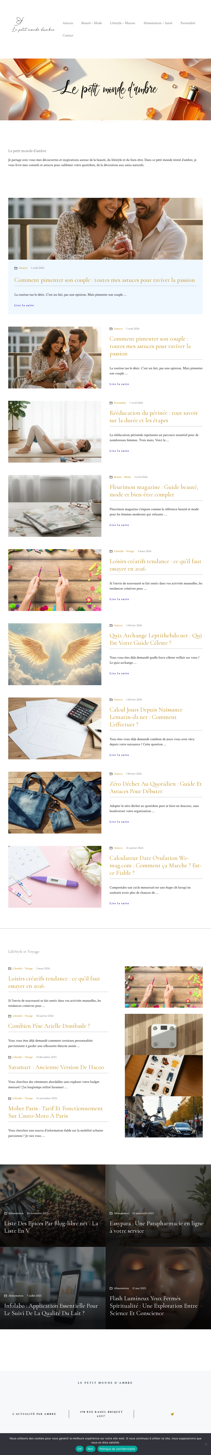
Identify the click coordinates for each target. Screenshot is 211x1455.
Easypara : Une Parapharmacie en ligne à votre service (157, 1227)
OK (80, 1448)
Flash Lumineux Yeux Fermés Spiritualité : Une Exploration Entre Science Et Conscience (154, 1305)
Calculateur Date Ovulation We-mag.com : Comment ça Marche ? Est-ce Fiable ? (156, 865)
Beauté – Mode (91, 23)
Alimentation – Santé (157, 23)
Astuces (68, 23)
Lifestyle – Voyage (124, 551)
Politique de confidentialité (117, 1448)
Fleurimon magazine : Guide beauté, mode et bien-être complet (154, 490)
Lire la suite (24, 305)
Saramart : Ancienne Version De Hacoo (56, 1067)
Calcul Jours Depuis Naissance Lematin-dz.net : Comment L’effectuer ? (146, 717)
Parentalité (188, 23)
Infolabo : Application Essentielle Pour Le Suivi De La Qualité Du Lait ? (51, 1309)
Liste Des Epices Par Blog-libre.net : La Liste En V (51, 1227)
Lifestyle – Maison (122, 23)
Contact (68, 35)
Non (90, 1448)
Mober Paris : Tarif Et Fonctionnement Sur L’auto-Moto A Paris (55, 1112)
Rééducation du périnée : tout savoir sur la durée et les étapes (154, 416)
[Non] (206, 1444)
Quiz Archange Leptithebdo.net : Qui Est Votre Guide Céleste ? (156, 639)
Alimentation (15, 1213)
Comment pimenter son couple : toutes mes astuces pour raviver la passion (104, 280)
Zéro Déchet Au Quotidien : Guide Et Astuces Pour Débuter (156, 787)
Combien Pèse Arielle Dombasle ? (49, 1026)
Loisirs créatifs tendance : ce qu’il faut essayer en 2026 (156, 564)
